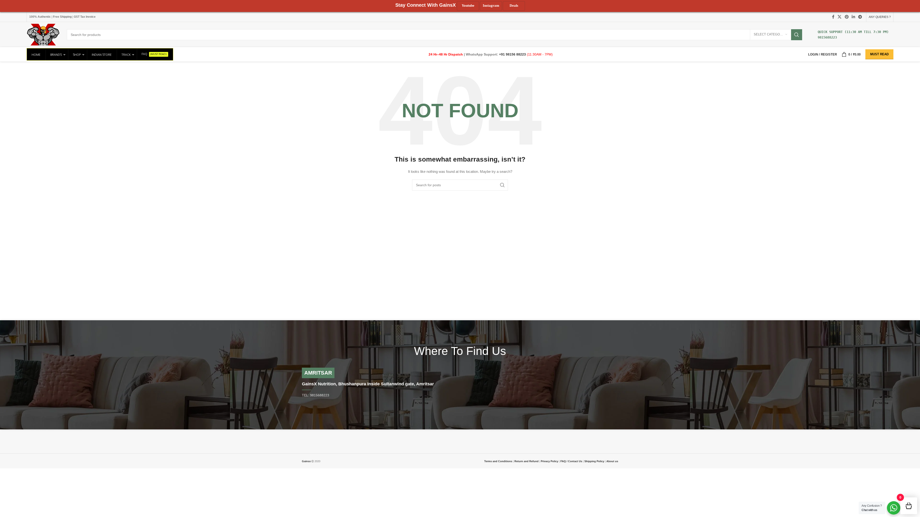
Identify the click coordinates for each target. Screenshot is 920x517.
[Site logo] (43, 34)
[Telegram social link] (860, 17)
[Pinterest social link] (846, 17)
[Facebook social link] (833, 17)
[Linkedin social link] (853, 17)
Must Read (879, 54)
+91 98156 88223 (513, 54)
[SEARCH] (796, 34)
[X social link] (839, 17)
